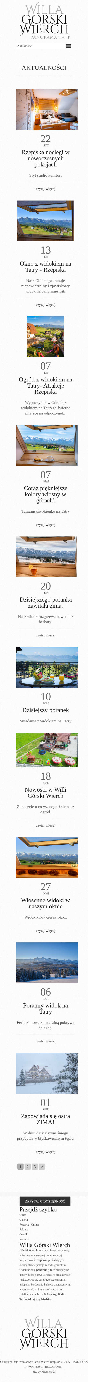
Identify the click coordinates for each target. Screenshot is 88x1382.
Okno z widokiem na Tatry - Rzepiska (45, 266)
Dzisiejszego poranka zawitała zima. (45, 602)
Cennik (23, 1234)
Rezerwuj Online (29, 1224)
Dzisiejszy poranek (45, 710)
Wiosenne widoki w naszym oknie (45, 903)
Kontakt (24, 1239)
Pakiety (23, 1229)
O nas (22, 1214)
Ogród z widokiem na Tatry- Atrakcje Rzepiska (45, 385)
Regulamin (53, 1366)
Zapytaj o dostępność (45, 1201)
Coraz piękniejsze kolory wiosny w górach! (45, 494)
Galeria (23, 1219)
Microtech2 (48, 1371)
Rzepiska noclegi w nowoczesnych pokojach (46, 158)
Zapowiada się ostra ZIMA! (45, 1119)
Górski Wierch (44, 1334)
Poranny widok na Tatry (45, 1008)
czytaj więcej (45, 189)
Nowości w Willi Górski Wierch (45, 792)
